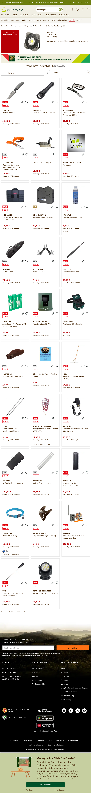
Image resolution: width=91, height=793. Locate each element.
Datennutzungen (56, 768)
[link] (71, 9)
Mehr (78, 20)
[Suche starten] (61, 9)
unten (85, 41)
